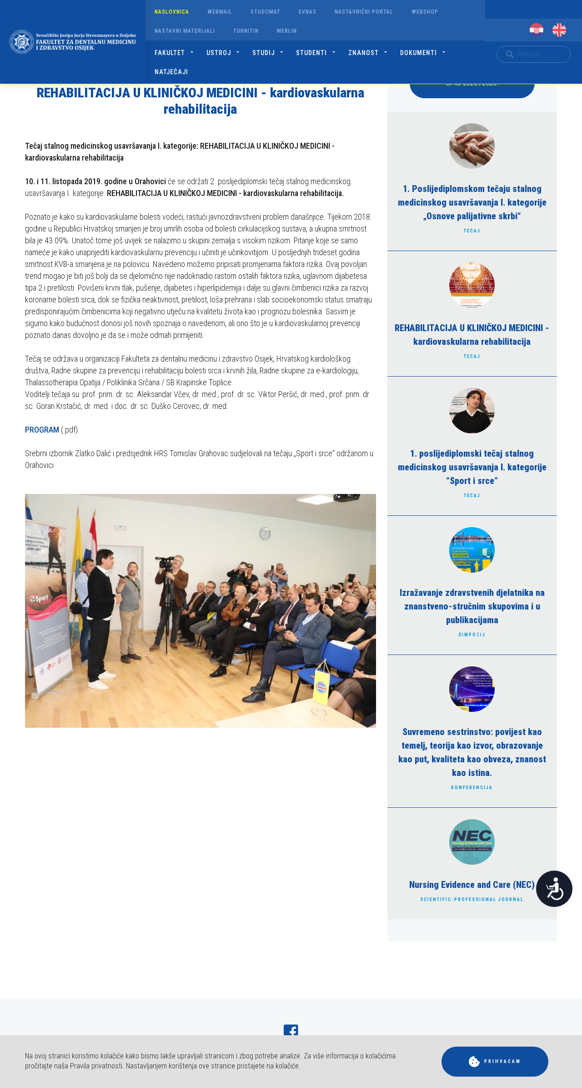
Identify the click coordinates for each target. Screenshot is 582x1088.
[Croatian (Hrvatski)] (536, 30)
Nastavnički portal (364, 12)
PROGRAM (42, 429)
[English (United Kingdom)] (559, 30)
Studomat (266, 12)
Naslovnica (172, 12)
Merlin (287, 31)
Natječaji (171, 72)
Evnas (307, 12)
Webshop (424, 12)
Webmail (219, 12)
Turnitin (246, 31)
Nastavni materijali (185, 31)
